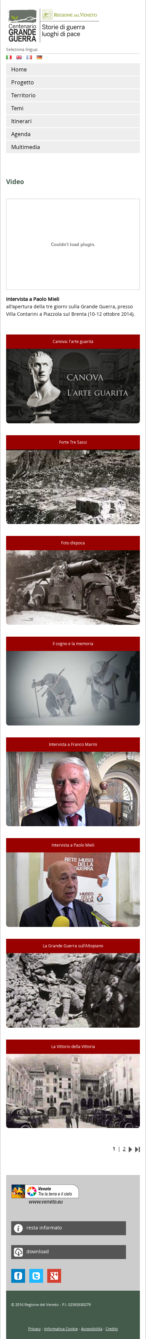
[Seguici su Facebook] (18, 1275)
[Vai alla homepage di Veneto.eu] (45, 1193)
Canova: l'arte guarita (73, 341)
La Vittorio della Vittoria (73, 1046)
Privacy (34, 1328)
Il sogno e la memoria (73, 644)
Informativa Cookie (61, 1328)
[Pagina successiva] (130, 1148)
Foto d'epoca (73, 543)
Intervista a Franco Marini (73, 744)
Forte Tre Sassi (73, 442)
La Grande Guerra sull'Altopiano (73, 946)
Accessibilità (91, 1328)
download (37, 1251)
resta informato (43, 1227)
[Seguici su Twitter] (36, 1275)
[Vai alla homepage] (52, 25)
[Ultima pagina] (137, 1148)
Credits (112, 1328)
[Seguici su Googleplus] (54, 1275)
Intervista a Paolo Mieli (73, 845)
